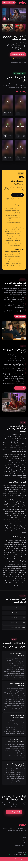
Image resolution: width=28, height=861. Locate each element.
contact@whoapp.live (20, 845)
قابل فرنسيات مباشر (7, 2)
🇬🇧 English (18, 854)
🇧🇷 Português (12, 854)
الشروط (24, 837)
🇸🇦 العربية (24, 854)
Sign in (18, 113)
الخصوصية (24, 840)
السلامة (24, 842)
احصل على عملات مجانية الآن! (19, 58)
